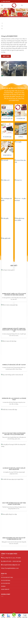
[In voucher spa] (7, 129)
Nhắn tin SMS (24, 617)
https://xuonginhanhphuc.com (10, 568)
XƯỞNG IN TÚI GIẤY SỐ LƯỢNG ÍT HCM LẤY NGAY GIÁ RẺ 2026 (14, 468)
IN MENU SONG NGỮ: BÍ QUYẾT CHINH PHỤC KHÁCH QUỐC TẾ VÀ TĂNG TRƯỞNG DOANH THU (14, 330)
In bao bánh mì (7, 155)
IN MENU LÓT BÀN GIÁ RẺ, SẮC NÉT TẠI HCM (14, 364)
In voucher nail (21, 118)
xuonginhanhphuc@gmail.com (11, 565)
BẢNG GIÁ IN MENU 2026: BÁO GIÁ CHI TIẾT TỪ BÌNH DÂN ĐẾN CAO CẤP (14, 538)
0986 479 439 (7, 561)
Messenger (19, 617)
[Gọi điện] (14, 615)
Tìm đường (3, 617)
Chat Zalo (8, 617)
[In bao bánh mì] (7, 147)
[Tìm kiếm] (21, 5)
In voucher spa (7, 136)
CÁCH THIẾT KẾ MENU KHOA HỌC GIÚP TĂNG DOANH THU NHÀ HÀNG (14, 503)
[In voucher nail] (21, 110)
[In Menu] (21, 129)
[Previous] (1, 18)
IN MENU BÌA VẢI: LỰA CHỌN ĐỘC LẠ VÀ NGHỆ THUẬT (14, 399)
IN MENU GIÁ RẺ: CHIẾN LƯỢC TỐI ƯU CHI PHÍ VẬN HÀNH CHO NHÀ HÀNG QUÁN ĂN (14, 294)
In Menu (21, 136)
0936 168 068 (17, 561)
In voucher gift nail (7, 118)
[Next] (5, 18)
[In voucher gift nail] (7, 110)
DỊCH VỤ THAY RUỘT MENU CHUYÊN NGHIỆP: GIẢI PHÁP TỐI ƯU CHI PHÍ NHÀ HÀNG (14, 434)
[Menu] (2, 5)
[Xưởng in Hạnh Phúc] (14, 5)
